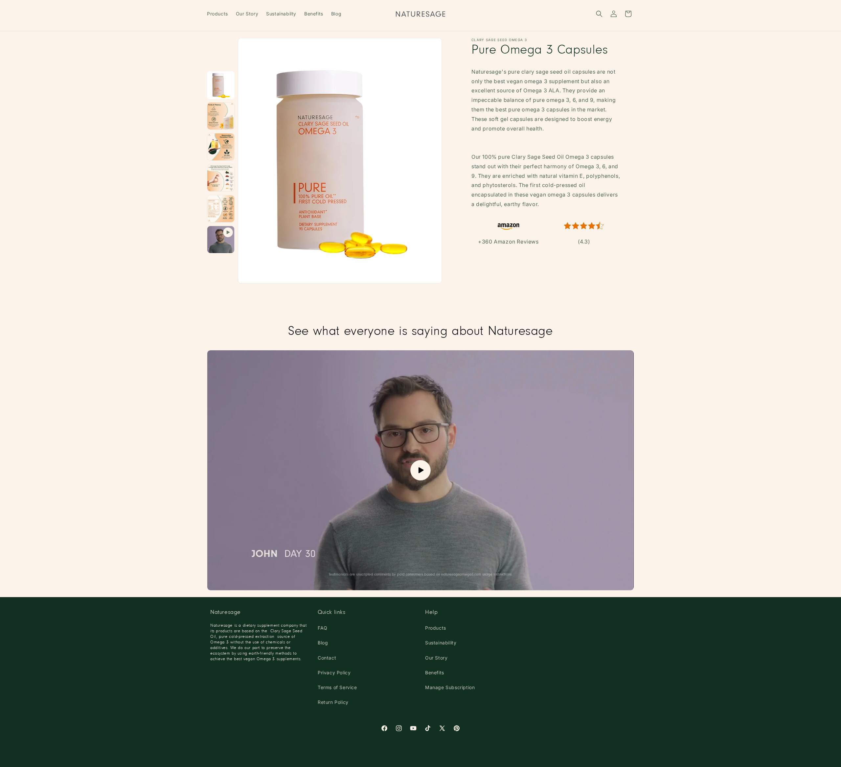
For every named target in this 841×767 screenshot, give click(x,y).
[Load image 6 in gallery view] (221, 208)
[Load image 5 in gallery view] (221, 178)
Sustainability (440, 642)
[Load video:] (420, 470)
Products (435, 628)
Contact (327, 658)
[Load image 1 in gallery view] (221, 85)
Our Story (436, 658)
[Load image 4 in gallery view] (221, 147)
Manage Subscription (450, 687)
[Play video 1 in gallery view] (221, 239)
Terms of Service (337, 687)
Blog (323, 642)
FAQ (323, 628)
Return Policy (333, 702)
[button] (599, 14)
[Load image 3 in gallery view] (221, 116)
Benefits (434, 672)
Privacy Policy (334, 672)
